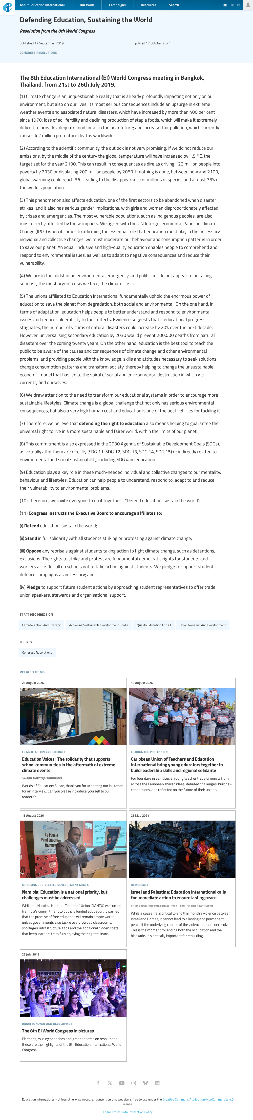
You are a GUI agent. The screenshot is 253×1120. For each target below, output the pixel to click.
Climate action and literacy (41, 625)
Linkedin (157, 1083)
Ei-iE (7, 8)
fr (232, 5)
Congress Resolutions (38, 52)
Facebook (98, 1083)
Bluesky (145, 1083)
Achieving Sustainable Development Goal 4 (98, 625)
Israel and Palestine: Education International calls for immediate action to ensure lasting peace (182, 876)
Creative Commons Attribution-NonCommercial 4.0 (198, 1099)
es (239, 5)
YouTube (122, 1083)
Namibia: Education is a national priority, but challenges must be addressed (73, 875)
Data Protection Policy (136, 1112)
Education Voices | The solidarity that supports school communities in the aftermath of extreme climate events (73, 740)
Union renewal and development (203, 625)
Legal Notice (112, 1112)
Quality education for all (154, 625)
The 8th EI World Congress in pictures (73, 1002)
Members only (248, 5)
